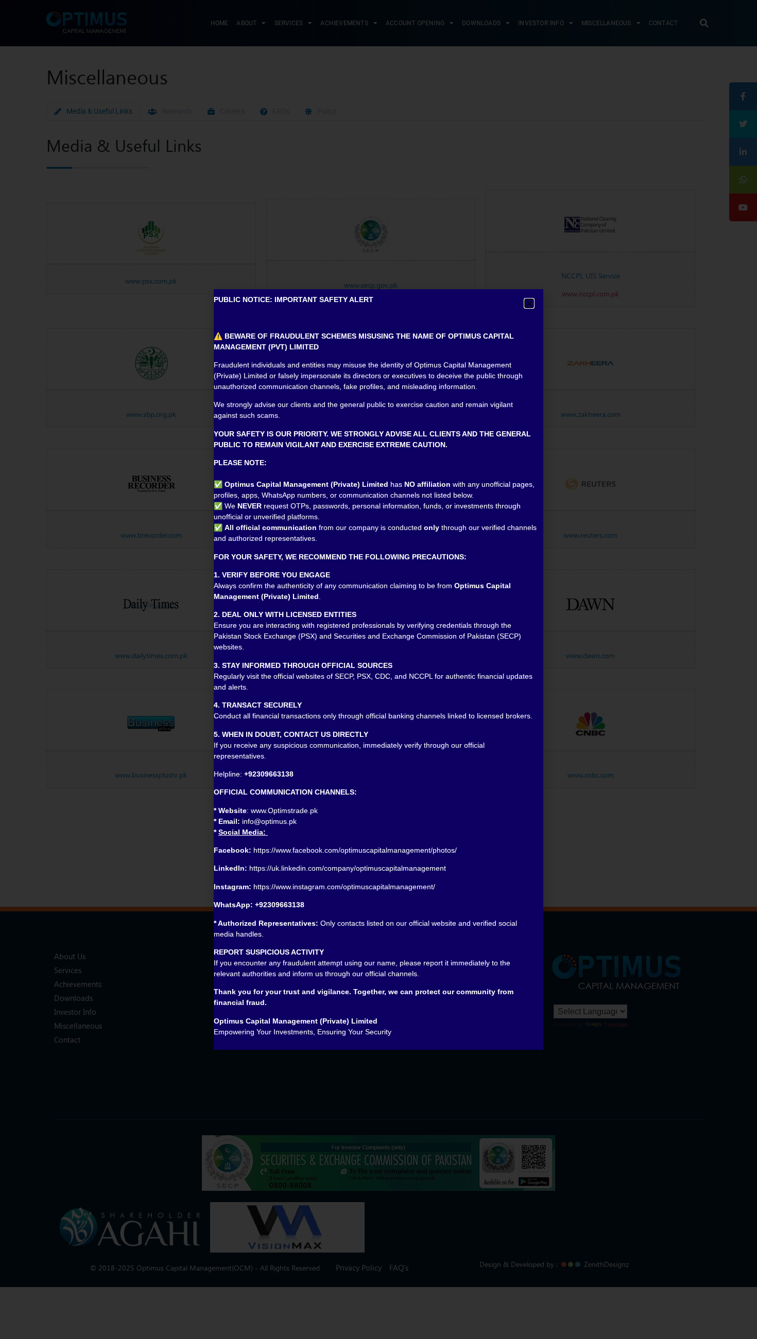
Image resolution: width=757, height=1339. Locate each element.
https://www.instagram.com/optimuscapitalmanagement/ (344, 887)
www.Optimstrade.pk (284, 810)
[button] (529, 303)
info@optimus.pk (269, 821)
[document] (378, 669)
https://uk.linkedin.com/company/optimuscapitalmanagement (347, 868)
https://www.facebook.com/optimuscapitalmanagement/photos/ (355, 850)
